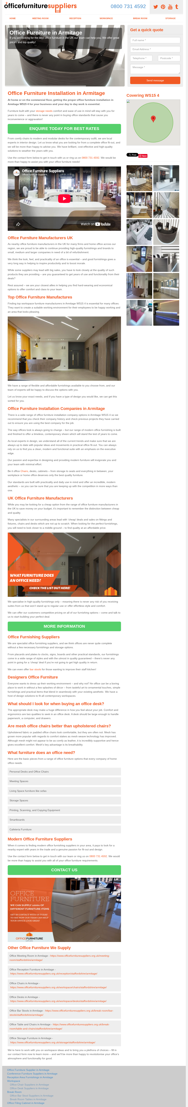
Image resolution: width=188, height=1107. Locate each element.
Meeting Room (40, 18)
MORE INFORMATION (64, 626)
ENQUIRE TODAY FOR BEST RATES (64, 128)
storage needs (44, 110)
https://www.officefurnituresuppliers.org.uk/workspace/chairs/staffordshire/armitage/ (58, 987)
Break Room (140, 18)
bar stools (35, 669)
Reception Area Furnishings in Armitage (30, 1077)
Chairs (24, 471)
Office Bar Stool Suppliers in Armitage (31, 1095)
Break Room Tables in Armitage (28, 1099)
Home (13, 18)
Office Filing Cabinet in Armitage (25, 1102)
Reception (75, 18)
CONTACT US (64, 870)
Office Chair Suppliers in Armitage (29, 1084)
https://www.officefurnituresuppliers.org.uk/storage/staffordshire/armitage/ (52, 1042)
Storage (170, 18)
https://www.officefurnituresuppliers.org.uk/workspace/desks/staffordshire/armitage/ (58, 1001)
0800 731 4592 (128, 6)
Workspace (106, 18)
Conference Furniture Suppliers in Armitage (32, 1073)
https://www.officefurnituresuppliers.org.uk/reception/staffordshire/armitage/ (53, 973)
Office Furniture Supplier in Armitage (28, 1069)
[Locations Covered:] (6, 3)
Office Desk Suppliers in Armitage (29, 1088)
